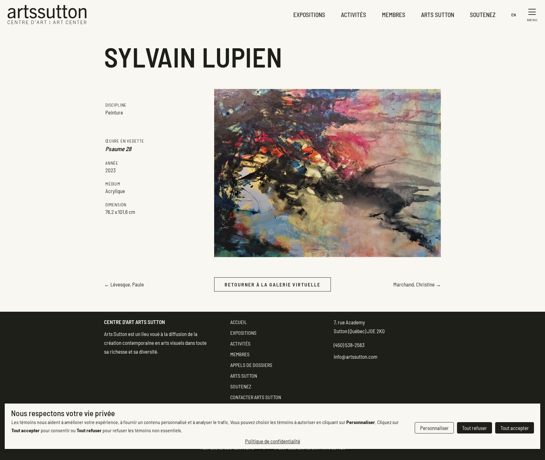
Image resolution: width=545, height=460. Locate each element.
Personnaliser (434, 428)
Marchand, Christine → (417, 284)
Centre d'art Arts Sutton (134, 322)
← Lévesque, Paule (124, 284)
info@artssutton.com (356, 356)
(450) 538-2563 (349, 345)
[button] (530, 15)
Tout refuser (474, 428)
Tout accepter (515, 428)
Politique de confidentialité (272, 441)
